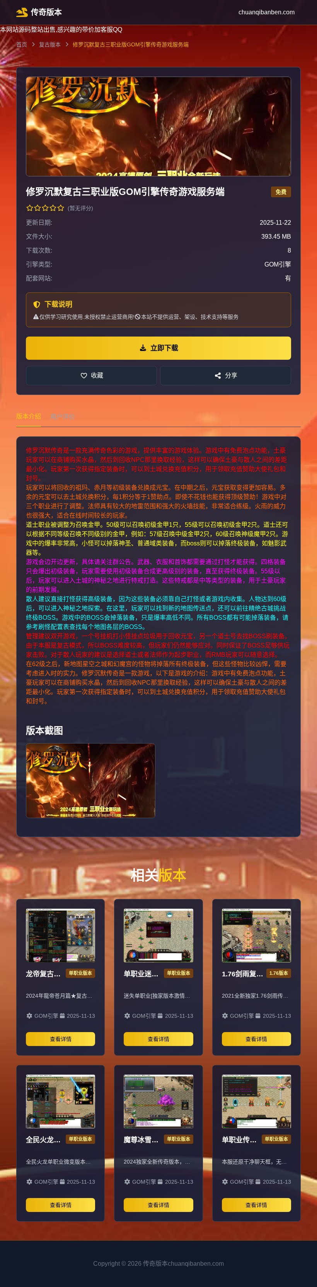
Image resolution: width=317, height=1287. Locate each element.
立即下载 (164, 348)
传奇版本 (46, 12)
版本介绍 (28, 416)
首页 (21, 44)
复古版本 (50, 44)
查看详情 (61, 1039)
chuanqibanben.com (267, 12)
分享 (231, 375)
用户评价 (62, 417)
